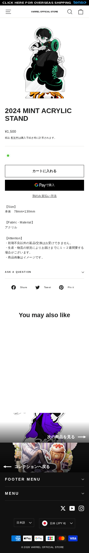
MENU (12, 493)
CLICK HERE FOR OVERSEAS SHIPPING (36, 2)
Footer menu (23, 479)
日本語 (21, 522)
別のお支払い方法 (44, 196)
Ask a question (18, 272)
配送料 (15, 137)
